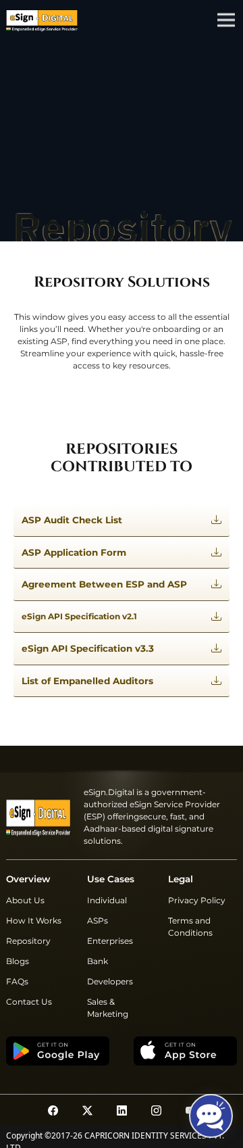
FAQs (17, 981)
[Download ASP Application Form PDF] (216, 552)
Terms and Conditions (190, 926)
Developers (110, 981)
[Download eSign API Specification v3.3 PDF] (216, 648)
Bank (97, 961)
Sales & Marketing (107, 1008)
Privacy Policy (196, 900)
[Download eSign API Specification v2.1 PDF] (216, 617)
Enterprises (110, 941)
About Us (25, 900)
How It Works (33, 920)
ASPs (97, 920)
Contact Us (29, 1002)
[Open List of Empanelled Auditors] (216, 681)
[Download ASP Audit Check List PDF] (216, 520)
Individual (107, 900)
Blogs (17, 961)
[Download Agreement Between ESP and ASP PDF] (216, 584)
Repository (28, 941)
